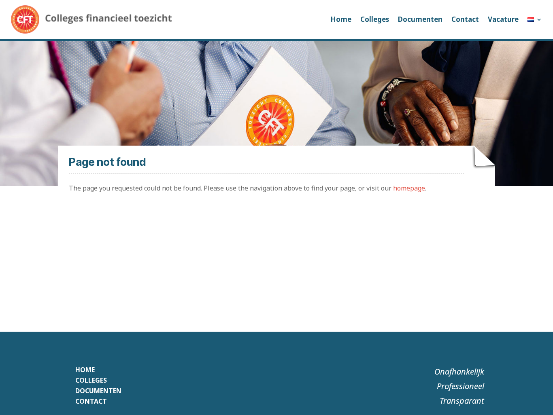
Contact (465, 19)
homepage (409, 188)
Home (340, 19)
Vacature (503, 19)
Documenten (420, 19)
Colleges (374, 19)
